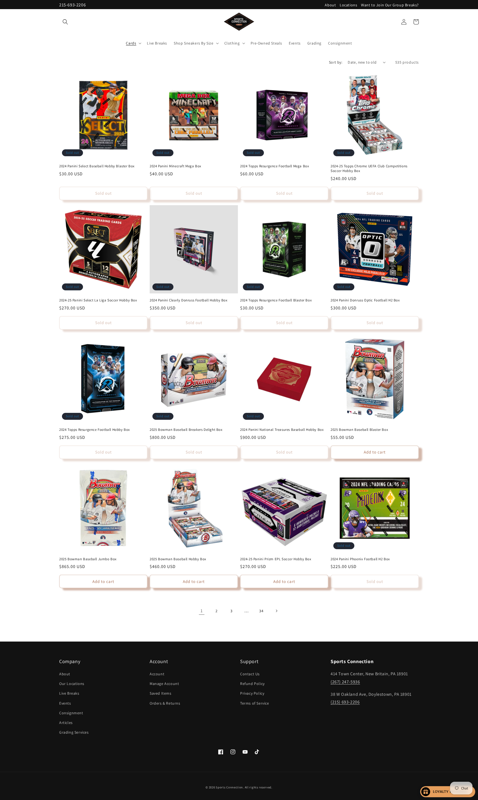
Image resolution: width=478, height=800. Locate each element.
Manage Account (164, 683)
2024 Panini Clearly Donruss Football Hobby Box (189, 300)
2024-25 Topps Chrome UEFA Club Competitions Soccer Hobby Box (369, 168)
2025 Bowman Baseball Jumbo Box (88, 559)
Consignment (71, 712)
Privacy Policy (252, 693)
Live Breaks (69, 693)
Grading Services (74, 732)
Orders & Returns (165, 703)
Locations (348, 4)
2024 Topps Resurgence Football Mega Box (274, 166)
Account (157, 673)
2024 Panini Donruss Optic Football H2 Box (365, 300)
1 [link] (202, 611)
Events (65, 703)
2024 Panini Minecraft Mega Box (175, 166)
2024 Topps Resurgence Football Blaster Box (276, 300)
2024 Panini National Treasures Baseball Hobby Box (282, 430)
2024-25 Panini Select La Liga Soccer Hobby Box (98, 300)
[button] (65, 22)
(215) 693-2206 (345, 702)
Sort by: (335, 62)
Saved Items (161, 693)
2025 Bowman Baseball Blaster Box (359, 430)
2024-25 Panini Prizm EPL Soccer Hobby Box (275, 559)
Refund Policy (252, 683)
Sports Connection (229, 787)
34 (261, 610)
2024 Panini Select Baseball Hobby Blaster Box (97, 166)
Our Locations (71, 683)
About (330, 4)
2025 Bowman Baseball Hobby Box (178, 559)
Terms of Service (254, 703)
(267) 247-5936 (345, 682)
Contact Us (250, 673)
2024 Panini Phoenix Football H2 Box (360, 559)
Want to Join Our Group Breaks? (390, 4)
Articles (66, 722)
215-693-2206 (72, 5)
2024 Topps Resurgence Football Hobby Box (94, 430)
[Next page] (276, 611)
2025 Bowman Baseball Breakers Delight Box (186, 430)
